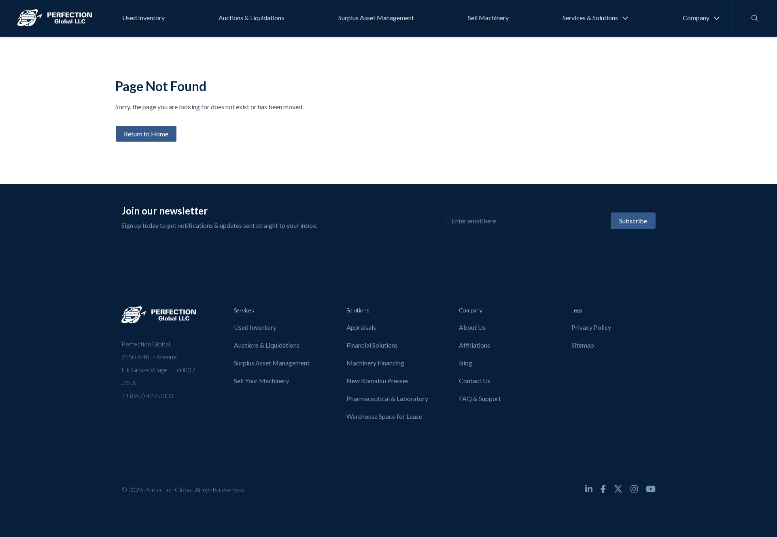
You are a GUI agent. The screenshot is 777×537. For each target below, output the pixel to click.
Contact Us (474, 380)
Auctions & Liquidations (251, 17)
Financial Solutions (372, 345)
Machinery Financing (375, 363)
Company (696, 17)
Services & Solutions (590, 17)
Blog (465, 363)
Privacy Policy (591, 327)
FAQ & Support (480, 398)
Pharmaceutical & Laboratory (387, 398)
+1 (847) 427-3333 (147, 395)
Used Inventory (143, 17)
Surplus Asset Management (376, 17)
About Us (472, 327)
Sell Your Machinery (261, 380)
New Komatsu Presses (377, 380)
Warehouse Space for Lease (384, 416)
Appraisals (361, 327)
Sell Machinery (488, 17)
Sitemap (582, 345)
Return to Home (146, 134)
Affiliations (474, 345)
